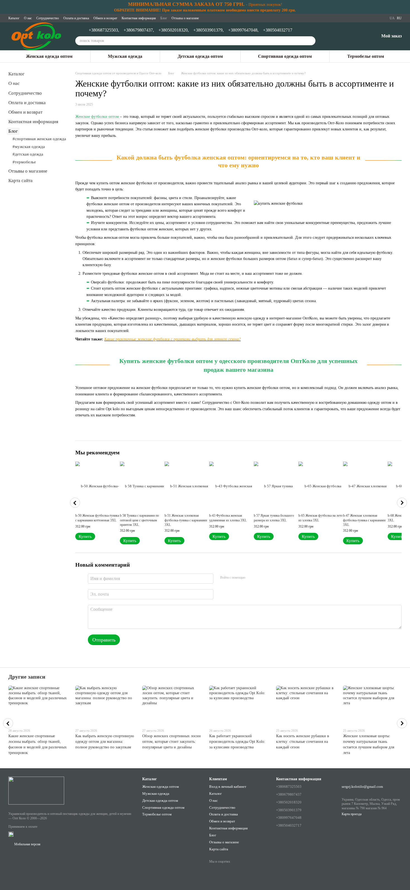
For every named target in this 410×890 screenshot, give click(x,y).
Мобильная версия (26, 844)
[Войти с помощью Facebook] (251, 577)
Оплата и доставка (76, 18)
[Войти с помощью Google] (260, 577)
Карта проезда (351, 814)
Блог (163, 18)
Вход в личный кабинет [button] (227, 786)
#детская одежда (28, 154)
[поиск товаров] (311, 40)
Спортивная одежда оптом (285, 56)
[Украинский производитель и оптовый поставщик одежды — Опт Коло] (36, 790)
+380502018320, (173, 30)
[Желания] (360, 36)
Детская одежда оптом (200, 56)
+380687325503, (104, 30)
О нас (28, 18)
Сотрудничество (47, 18)
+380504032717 (277, 30)
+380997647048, (243, 30)
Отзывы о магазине (185, 18)
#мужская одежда (29, 146)
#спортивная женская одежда (39, 139)
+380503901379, (208, 30)
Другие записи (26, 677)
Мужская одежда (125, 56)
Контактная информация (139, 18)
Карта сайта (20, 180)
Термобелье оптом (365, 56)
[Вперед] (402, 503)
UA (392, 18)
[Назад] (75, 503)
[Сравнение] (345, 36)
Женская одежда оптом (49, 56)
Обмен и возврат (105, 18)
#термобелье (24, 162)
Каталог (14, 18)
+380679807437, (139, 30)
